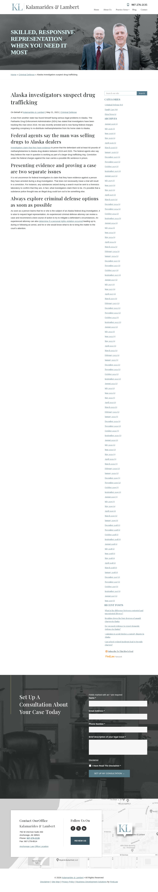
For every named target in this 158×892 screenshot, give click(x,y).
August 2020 (110, 440)
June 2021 (109, 393)
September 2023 (111, 275)
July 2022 (108, 331)
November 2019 (111, 482)
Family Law (109, 109)
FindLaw (114, 882)
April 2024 (109, 242)
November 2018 (111, 530)
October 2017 (110, 586)
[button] (155, 875)
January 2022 (110, 360)
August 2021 (110, 383)
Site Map (56, 882)
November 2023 (111, 265)
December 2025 (111, 157)
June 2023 (109, 289)
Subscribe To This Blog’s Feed (120, 651)
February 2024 (111, 251)
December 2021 (111, 365)
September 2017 (111, 591)
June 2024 (109, 232)
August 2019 (110, 497)
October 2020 (110, 431)
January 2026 (110, 152)
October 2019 (110, 487)
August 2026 (110, 124)
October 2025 (110, 166)
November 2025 (111, 162)
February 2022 (111, 355)
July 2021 (108, 388)
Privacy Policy (68, 882)
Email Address (97, 711)
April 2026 (109, 143)
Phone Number (97, 724)
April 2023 (109, 294)
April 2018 (109, 563)
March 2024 (110, 247)
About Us (107, 9)
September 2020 (112, 435)
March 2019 (110, 516)
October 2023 (110, 270)
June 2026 (109, 133)
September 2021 (111, 379)
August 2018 (110, 544)
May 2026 (109, 138)
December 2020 (111, 421)
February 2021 (111, 412)
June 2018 (109, 553)
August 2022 (110, 327)
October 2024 (110, 213)
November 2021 (111, 369)
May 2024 (109, 237)
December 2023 (111, 261)
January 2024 (110, 256)
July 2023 (108, 284)
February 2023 (111, 303)
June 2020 (109, 449)
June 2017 (108, 600)
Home (96, 9)
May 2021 (108, 398)
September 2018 (111, 539)
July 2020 (109, 445)
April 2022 (109, 346)
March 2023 (110, 298)
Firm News (109, 114)
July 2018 (108, 549)
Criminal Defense (69, 112)
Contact (144, 9)
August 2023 (110, 280)
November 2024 (111, 209)
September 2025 (111, 171)
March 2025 (110, 199)
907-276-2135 (139, 4)
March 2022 (110, 350)
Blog (134, 9)
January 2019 (110, 520)
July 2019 (108, 501)
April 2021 (109, 402)
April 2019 (109, 511)
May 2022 (109, 341)
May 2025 (109, 190)
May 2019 (109, 506)
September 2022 (111, 322)
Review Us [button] (80, 841)
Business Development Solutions (91, 882)
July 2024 (108, 228)
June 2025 (109, 185)
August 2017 (110, 596)
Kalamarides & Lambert (34, 112)
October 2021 (110, 374)
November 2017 (111, 582)
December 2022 (111, 308)
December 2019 (111, 478)
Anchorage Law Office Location (34, 846)
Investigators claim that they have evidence (31, 148)
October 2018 (110, 534)
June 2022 (109, 336)
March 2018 (110, 567)
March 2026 (110, 147)
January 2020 (110, 473)
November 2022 (111, 313)
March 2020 (110, 464)
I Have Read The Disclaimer (106, 766)
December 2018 (111, 525)
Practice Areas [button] (122, 9)
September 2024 (112, 218)
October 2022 (110, 317)
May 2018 (108, 558)
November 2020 (111, 426)
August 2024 (110, 223)
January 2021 (110, 416)
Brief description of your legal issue (107, 737)
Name (92, 698)
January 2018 (110, 572)
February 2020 (111, 468)
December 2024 (111, 204)
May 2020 (109, 454)
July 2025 (108, 180)
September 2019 (111, 492)
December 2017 (111, 577)
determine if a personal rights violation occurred (61, 221)
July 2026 (108, 129)
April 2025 (109, 195)
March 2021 (110, 407)
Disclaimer (94, 760)
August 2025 (110, 176)
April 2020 (109, 459)
